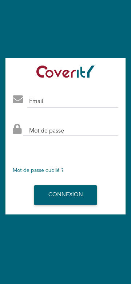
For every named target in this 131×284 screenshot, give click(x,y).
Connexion (65, 195)
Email (36, 101)
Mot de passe (46, 131)
